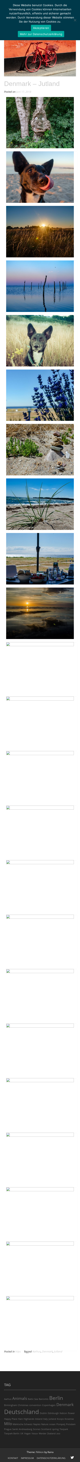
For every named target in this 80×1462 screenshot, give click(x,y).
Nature (44, 1424)
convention (35, 1405)
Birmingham (10, 1405)
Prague (7, 1429)
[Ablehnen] (75, 20)
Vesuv (35, 1433)
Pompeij (60, 1424)
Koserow (69, 1418)
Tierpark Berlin (11, 1433)
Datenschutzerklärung (51, 1458)
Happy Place (10, 1418)
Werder (42, 1433)
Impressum (27, 1458)
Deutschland (21, 1412)
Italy (45, 1418)
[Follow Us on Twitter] (72, 1457)
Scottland (46, 1429)
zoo (58, 1433)
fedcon (63, 1413)
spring (55, 1429)
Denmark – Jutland (32, 83)
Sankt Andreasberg (22, 1429)
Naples (36, 1424)
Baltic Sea (33, 1399)
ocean (52, 1424)
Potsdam (70, 1424)
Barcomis (43, 1399)
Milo (8, 1423)
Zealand (51, 1433)
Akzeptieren (41, 28)
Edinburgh (53, 1413)
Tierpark (63, 1429)
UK (21, 1433)
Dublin (43, 1413)
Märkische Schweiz (22, 1424)
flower (71, 1413)
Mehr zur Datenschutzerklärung (41, 34)
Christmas (23, 1405)
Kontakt (13, 1458)
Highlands (29, 1418)
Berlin (56, 1398)
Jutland (58, 1351)
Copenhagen (49, 1405)
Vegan (27, 1433)
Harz (20, 1418)
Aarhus (36, 1351)
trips (18, 1351)
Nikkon (40, 1452)
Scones (36, 1429)
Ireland (38, 1418)
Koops (60, 1418)
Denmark (47, 1351)
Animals (19, 1398)
